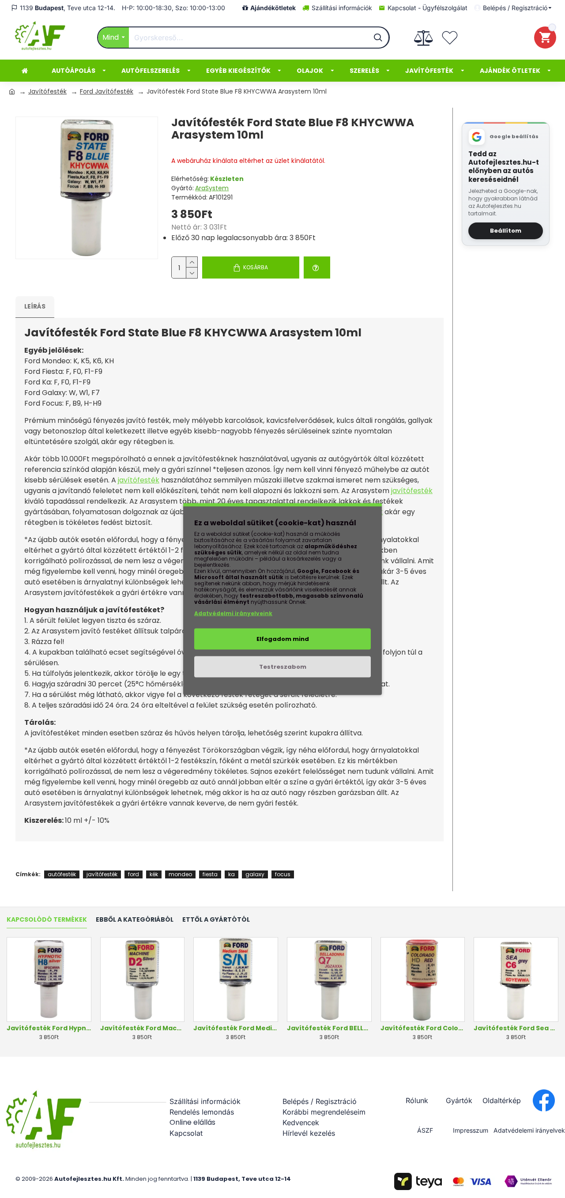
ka (231, 874)
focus (282, 874)
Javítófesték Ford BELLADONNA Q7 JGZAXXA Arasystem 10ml (329, 1028)
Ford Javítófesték (106, 91)
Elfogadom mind (282, 639)
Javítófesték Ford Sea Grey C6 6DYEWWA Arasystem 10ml (516, 1028)
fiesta (210, 874)
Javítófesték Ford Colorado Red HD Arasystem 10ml (422, 1028)
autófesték (62, 874)
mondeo (180, 874)
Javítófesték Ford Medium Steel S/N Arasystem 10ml (235, 1028)
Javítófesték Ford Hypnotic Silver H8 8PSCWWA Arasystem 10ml (49, 1028)
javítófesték (138, 480)
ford (133, 874)
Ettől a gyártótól (216, 920)
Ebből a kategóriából (134, 920)
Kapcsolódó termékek (47, 920)
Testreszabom (282, 667)
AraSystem (212, 188)
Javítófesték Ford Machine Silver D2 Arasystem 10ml (142, 1028)
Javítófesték (47, 91)
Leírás (34, 306)
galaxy (254, 874)
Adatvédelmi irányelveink (233, 613)
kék (154, 874)
